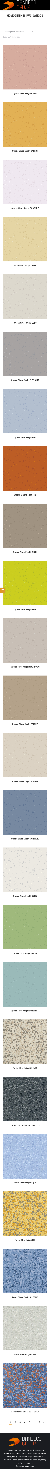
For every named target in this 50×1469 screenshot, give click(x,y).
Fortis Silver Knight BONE (25, 1354)
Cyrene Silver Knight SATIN (25, 896)
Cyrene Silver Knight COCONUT (25, 208)
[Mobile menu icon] (45, 5)
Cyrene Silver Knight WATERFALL (25, 1011)
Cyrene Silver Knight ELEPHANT (25, 380)
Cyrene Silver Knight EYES (25, 437)
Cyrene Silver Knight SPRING (25, 953)
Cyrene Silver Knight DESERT (25, 265)
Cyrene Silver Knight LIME (25, 609)
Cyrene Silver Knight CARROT (25, 151)
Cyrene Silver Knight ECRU (25, 323)
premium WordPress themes (33, 1450)
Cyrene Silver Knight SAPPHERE (25, 839)
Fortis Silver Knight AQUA (25, 1183)
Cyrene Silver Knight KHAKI (25, 552)
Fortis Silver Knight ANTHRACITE (25, 1125)
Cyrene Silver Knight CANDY (25, 93)
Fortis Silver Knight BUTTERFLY (25, 1412)
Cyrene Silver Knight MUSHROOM (25, 667)
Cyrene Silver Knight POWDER (25, 781)
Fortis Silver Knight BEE (25, 1240)
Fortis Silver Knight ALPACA (25, 1068)
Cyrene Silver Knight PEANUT (25, 724)
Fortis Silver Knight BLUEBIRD (25, 1297)
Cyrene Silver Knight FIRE (25, 495)
